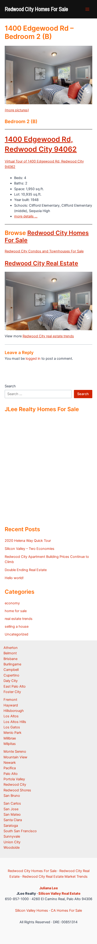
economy (12, 603)
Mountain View (15, 757)
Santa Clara (13, 820)
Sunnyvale (12, 836)
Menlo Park (12, 733)
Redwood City (15, 784)
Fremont (10, 700)
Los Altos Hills (15, 722)
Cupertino (11, 675)
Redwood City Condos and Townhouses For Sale (44, 251)
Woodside (12, 847)
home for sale (16, 611)
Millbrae (10, 738)
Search (10, 386)
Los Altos (11, 716)
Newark (10, 762)
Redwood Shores (17, 790)
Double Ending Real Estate (26, 570)
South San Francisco (20, 831)
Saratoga (11, 825)
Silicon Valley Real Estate (59, 893)
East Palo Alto (15, 686)
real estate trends (18, 619)
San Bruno (12, 796)
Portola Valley (14, 779)
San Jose (11, 809)
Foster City (12, 692)
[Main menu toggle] (87, 9)
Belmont (10, 653)
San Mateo (12, 814)
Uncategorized (16, 634)
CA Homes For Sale (66, 910)
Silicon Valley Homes (31, 910)
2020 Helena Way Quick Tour (28, 541)
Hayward (11, 705)
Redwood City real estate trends (48, 336)
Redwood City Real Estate (41, 263)
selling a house (16, 626)
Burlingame (12, 664)
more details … (25, 216)
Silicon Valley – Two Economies (29, 549)
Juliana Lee (48, 888)
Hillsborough (14, 711)
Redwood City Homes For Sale (36, 9)
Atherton (11, 648)
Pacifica (10, 768)
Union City (12, 842)
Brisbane (10, 659)
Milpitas (10, 744)
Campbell (11, 670)
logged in (33, 358)
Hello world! (14, 578)
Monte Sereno (15, 751)
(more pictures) (17, 110)
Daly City (11, 681)
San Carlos (12, 803)
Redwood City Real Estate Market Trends (55, 876)
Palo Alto (11, 774)
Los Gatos (12, 727)
